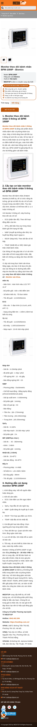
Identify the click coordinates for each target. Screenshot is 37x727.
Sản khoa (21, 13)
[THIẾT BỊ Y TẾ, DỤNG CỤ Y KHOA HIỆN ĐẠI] (19, 3)
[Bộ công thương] (10, 714)
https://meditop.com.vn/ (19, 622)
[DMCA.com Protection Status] (5, 718)
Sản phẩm (13, 13)
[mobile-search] (2, 7)
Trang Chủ (4, 13)
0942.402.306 (14, 618)
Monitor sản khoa (8, 15)
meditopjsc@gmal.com (12, 658)
